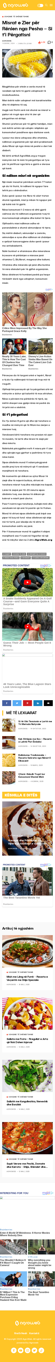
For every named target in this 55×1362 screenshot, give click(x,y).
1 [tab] (45, 805)
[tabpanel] (27, 828)
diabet (7, 554)
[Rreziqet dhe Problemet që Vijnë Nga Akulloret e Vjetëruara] (27, 828)
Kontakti (34, 1333)
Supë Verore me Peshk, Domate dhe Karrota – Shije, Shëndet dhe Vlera (26, 1165)
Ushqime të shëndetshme (16, 17)
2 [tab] (46, 805)
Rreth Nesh (20, 1333)
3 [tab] (48, 805)
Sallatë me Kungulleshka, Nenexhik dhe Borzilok (27, 1103)
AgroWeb (6, 41)
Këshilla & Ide (16, 836)
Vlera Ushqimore (41, 558)
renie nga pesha (12, 558)
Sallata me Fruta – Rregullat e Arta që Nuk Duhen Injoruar (27, 1041)
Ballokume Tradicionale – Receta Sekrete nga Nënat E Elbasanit (34, 758)
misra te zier (19, 554)
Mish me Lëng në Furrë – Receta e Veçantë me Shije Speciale (27, 978)
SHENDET (26, 558)
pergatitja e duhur (37, 554)
